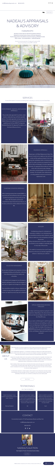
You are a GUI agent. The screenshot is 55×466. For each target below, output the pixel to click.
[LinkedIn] (52, 3)
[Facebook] (50, 3)
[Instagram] (49, 3)
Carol (45, 406)
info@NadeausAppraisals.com (9, 3)
